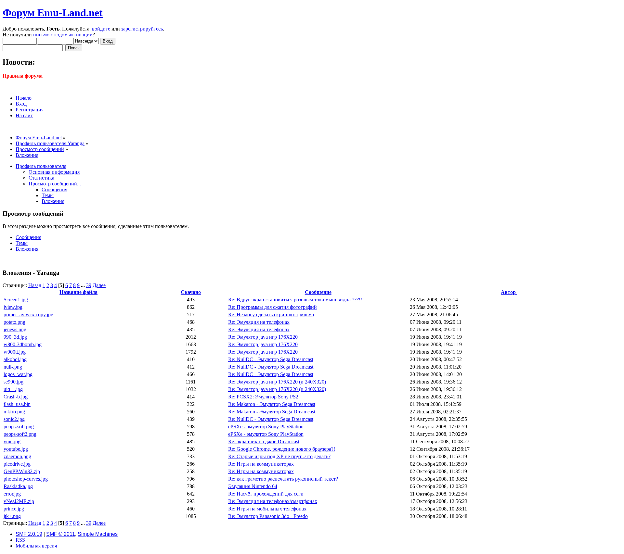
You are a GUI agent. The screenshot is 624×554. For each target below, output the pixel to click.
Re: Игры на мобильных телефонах (267, 508)
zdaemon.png (17, 456)
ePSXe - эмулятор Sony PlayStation (266, 426)
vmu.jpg (12, 441)
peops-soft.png (19, 426)
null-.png (13, 367)
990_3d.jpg (15, 337)
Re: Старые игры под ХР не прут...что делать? (279, 456)
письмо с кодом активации (63, 34)
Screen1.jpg (16, 299)
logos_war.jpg (18, 374)
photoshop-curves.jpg (26, 479)
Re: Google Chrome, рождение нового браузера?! (281, 449)
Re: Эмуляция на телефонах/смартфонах (272, 501)
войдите (101, 28)
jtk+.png (12, 516)
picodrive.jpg (17, 464)
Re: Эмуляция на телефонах (259, 322)
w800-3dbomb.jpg (23, 344)
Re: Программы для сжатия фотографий (272, 307)
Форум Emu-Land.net (53, 13)
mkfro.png (14, 411)
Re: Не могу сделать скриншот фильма (271, 314)
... (83, 285)
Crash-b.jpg (16, 396)
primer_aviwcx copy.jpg (28, 314)
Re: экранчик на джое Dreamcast (263, 441)
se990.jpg (13, 381)
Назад (34, 285)
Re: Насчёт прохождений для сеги (266, 494)
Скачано (191, 292)
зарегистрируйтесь (142, 28)
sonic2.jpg (14, 419)
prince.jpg (14, 508)
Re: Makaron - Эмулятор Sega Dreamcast (271, 404)
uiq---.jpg (13, 389)
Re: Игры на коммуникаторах (261, 464)
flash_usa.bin (17, 404)
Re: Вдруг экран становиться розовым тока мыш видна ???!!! (296, 299)
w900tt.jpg (15, 352)
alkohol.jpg (15, 359)
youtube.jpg (16, 449)
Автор (509, 292)
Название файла (78, 292)
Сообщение (318, 292)
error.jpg (12, 494)
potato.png (14, 322)
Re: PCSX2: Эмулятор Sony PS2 (263, 396)
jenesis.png (15, 329)
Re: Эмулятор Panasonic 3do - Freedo (268, 516)
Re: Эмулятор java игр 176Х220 (263, 337)
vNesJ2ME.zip (19, 501)
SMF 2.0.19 (29, 534)
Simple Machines (98, 534)
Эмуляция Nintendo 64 (252, 486)
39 (88, 285)
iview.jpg (13, 307)
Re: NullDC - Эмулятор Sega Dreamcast (270, 359)
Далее (99, 285)
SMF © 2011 (60, 534)
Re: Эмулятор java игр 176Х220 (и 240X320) (277, 381)
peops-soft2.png (20, 434)
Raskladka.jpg (18, 486)
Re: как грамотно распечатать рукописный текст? (283, 479)
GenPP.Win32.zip (22, 471)
